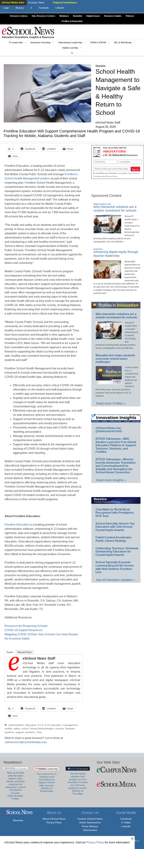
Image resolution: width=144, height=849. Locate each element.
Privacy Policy (111, 176)
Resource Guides (113, 16)
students (9, 732)
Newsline (77, 16)
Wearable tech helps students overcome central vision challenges (115, 358)
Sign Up (135, 169)
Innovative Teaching (40, 42)
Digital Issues (93, 16)
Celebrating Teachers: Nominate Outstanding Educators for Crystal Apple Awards (117, 551)
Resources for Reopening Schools (26, 625)
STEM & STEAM (98, 42)
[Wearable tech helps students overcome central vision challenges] (109, 382)
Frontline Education (17, 524)
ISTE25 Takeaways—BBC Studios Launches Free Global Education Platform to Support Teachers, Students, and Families (116, 445)
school (24, 728)
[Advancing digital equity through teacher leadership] (107, 277)
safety (16, 728)
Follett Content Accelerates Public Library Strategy (114, 539)
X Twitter (126, 822)
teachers (30, 732)
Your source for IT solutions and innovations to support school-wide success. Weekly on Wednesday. (47, 783)
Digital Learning (70, 48)
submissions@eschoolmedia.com (26, 742)
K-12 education (53, 725)
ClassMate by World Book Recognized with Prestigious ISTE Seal (115, 512)
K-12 (40, 725)
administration (16, 725)
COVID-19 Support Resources (23, 630)
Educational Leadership (70, 42)
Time (39, 732)
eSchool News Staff (39, 658)
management (70, 725)
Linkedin (126, 826)
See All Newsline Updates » (115, 580)
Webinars (64, 16)
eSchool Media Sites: (13, 2)
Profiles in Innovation (72, 21)
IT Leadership (15, 42)
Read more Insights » (111, 480)
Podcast (130, 16)
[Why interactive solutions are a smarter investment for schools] (107, 232)
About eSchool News (54, 818)
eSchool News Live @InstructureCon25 (109, 430)
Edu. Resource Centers (43, 16)
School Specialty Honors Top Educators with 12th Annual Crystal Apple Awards (115, 527)
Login (6, 8)
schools (59, 728)
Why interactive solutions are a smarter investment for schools (114, 208)
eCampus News (36, 2)
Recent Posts (25, 652)
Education (31, 725)
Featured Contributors (65, 2)
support (19, 732)
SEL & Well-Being (122, 42)
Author (9, 652)
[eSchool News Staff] (14, 669)
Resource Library (19, 16)
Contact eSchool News (90, 818)
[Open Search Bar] (72, 53)
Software (70, 728)
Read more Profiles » (111, 403)
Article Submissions (90, 822)
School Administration (42, 728)
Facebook (126, 818)
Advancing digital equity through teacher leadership (115, 253)
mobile (8, 728)
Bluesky (20, 8)
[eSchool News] (28, 32)
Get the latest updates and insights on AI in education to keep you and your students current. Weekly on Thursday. (78, 783)
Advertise (18, 820)
